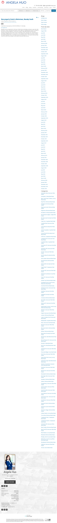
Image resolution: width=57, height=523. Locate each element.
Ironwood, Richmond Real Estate (48, 297)
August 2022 (43, 120)
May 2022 (43, 124)
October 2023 (44, 95)
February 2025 (44, 68)
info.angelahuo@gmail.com (6, 505)
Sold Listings (43, 24)
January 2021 (44, 157)
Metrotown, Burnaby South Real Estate (10, 22)
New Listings (44, 20)
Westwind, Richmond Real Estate (48, 434)
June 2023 (43, 103)
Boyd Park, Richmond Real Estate (48, 201)
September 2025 (44, 53)
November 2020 (44, 161)
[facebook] (2, 486)
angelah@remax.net (13, 503)
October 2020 (44, 163)
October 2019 (44, 188)
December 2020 (44, 159)
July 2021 (43, 145)
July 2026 (43, 33)
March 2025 (43, 66)
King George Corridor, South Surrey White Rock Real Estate (48, 307)
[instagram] (7, 486)
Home (23, 7)
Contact (54, 7)
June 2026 (43, 35)
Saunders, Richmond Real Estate (47, 379)
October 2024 (44, 76)
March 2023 (43, 109)
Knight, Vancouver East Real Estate (48, 313)
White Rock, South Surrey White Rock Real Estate (47, 439)
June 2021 (43, 147)
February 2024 (44, 93)
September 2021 (44, 141)
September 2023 (44, 97)
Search (53, 10)
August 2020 (43, 168)
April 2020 (43, 176)
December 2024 (44, 72)
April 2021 (43, 151)
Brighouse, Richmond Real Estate (48, 210)
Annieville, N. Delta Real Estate (47, 196)
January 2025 (44, 70)
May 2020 (43, 174)
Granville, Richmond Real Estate (47, 285)
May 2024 (43, 87)
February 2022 (44, 130)
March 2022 (43, 128)
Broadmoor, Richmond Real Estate (48, 212)
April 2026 (43, 39)
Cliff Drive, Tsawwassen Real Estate (48, 236)
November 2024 (44, 74)
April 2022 (43, 126)
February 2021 (44, 155)
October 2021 (44, 138)
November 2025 (44, 49)
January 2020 (44, 182)
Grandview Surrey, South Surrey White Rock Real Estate (47, 283)
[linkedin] (4, 486)
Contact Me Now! (10, 482)
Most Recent (43, 28)
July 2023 (43, 101)
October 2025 (44, 51)
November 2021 (44, 136)
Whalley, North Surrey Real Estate (48, 436)
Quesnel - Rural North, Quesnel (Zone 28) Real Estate (47, 364)
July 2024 (43, 82)
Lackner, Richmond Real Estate (47, 315)
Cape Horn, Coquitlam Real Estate (48, 221)
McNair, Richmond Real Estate (47, 331)
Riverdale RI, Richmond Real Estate (48, 374)
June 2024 (43, 85)
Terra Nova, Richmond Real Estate (48, 415)
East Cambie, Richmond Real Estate (48, 258)
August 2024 (43, 80)
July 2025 (43, 58)
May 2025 (43, 62)
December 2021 (44, 134)
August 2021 (43, 143)
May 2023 (43, 105)
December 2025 (44, 47)
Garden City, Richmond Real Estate (48, 280)
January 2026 (44, 45)
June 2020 (43, 172)
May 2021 (43, 149)
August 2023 (43, 99)
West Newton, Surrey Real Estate (48, 432)
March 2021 (43, 153)
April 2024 (43, 89)
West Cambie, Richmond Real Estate (48, 427)
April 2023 (43, 107)
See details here (4, 27)
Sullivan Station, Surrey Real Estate (48, 413)
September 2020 (44, 165)
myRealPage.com (28, 516)
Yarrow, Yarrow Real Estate (46, 447)
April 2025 (43, 64)
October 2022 (44, 116)
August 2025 (43, 55)
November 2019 (44, 186)
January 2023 (44, 114)
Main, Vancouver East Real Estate (48, 322)
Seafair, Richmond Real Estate (47, 381)
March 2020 (43, 178)
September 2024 (44, 78)
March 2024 (43, 91)
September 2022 (44, 118)
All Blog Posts (44, 18)
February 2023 (44, 111)
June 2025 (43, 60)
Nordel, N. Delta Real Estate (47, 343)
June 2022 (43, 122)
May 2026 (43, 37)
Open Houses (44, 22)
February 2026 (44, 43)
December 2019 (44, 184)
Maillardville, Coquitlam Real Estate (48, 320)
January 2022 (44, 132)
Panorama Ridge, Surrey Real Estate (48, 352)
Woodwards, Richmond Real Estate (48, 442)
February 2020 (44, 180)
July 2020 (43, 170)
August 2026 (43, 31)
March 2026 (43, 41)
